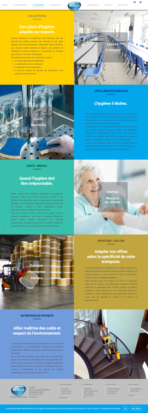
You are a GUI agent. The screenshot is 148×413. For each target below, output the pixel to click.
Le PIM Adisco (111, 393)
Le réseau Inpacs (66, 393)
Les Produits (93, 5)
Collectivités (87, 389)
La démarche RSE (112, 391)
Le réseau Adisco (66, 391)
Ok (125, 409)
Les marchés (38, 5)
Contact (108, 5)
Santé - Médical (88, 393)
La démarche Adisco (113, 389)
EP (85, 397)
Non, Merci (136, 409)
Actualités (123, 5)
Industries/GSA (88, 395)
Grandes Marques (135, 389)
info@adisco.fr (33, 397)
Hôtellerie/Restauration (91, 391)
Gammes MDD (134, 391)
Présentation (65, 389)
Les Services (55, 5)
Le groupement (20, 5)
